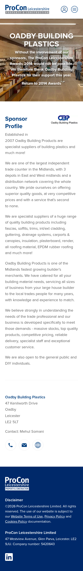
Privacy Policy (54, 516)
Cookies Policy (16, 521)
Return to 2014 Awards (41, 83)
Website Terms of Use (27, 516)
